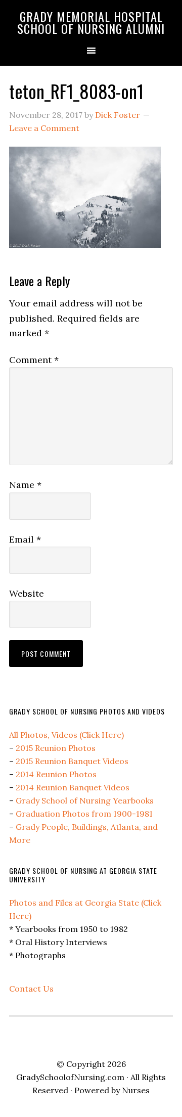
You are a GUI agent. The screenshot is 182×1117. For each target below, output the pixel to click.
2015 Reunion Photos (56, 748)
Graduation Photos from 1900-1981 (84, 814)
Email (25, 539)
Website (26, 593)
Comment (34, 360)
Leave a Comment (44, 128)
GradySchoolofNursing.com (70, 1077)
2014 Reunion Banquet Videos (72, 787)
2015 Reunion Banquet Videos (72, 761)
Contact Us (31, 989)
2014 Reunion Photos (56, 774)
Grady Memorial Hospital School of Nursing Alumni (91, 22)
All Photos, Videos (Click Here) (66, 735)
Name (25, 484)
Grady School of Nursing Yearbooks (85, 800)
